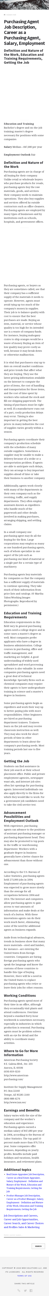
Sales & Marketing (28, 1227)
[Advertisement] (24, 93)
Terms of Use (24, 1276)
